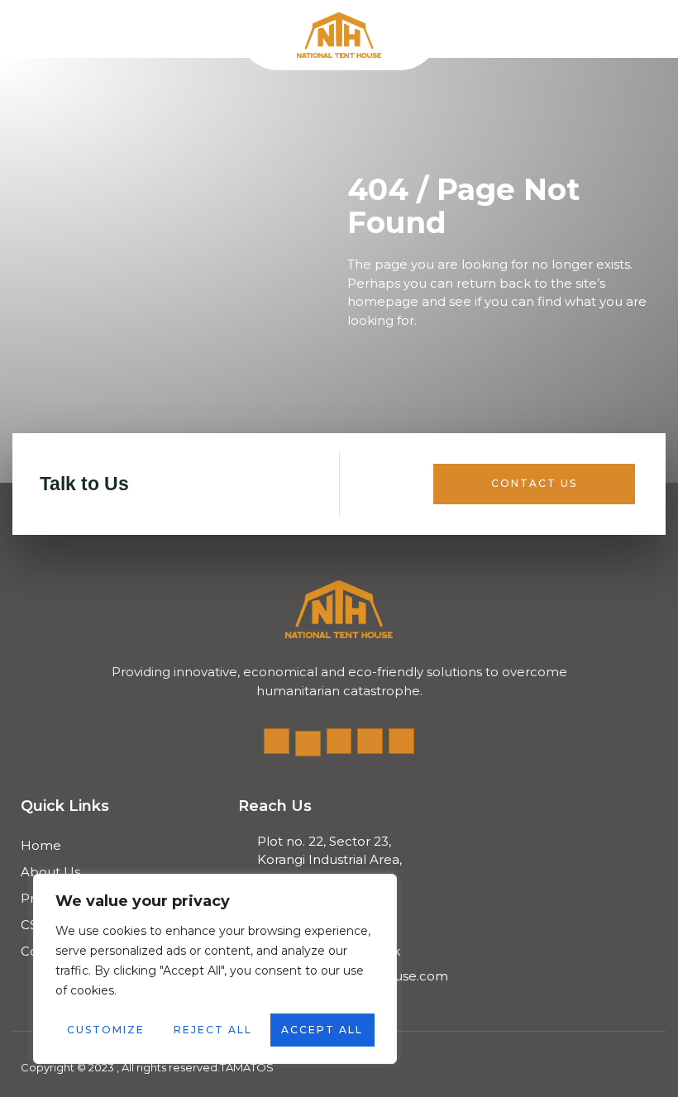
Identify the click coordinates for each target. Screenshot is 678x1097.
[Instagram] (370, 741)
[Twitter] (308, 743)
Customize (106, 1029)
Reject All (213, 1029)
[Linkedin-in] (401, 741)
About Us (50, 872)
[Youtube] (339, 741)
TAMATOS (247, 1067)
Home (41, 845)
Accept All (322, 1029)
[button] (26, 29)
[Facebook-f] (276, 741)
